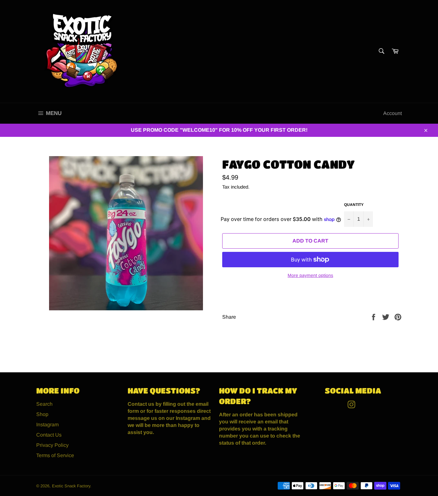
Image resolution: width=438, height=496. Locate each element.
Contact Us (49, 435)
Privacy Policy (52, 445)
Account (392, 113)
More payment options (310, 275)
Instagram (47, 424)
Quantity (354, 204)
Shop (42, 414)
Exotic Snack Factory (71, 485)
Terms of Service (55, 455)
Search (44, 404)
